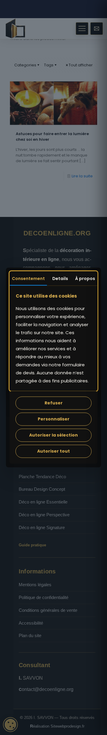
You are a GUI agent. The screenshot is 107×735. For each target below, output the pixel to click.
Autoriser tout (53, 451)
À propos (85, 279)
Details (60, 279)
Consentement (28, 279)
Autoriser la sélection (53, 435)
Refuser (54, 403)
